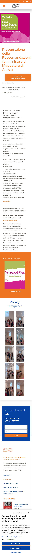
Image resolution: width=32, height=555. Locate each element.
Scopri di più (17, 508)
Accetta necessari (16, 548)
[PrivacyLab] (11, 539)
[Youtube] (27, 1)
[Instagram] (23, 1)
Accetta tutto (16, 543)
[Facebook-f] (19, 1)
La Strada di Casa (15, 291)
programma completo (10, 220)
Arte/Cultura (17, 76)
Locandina (6, 201)
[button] (3, 5)
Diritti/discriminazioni (18, 79)
